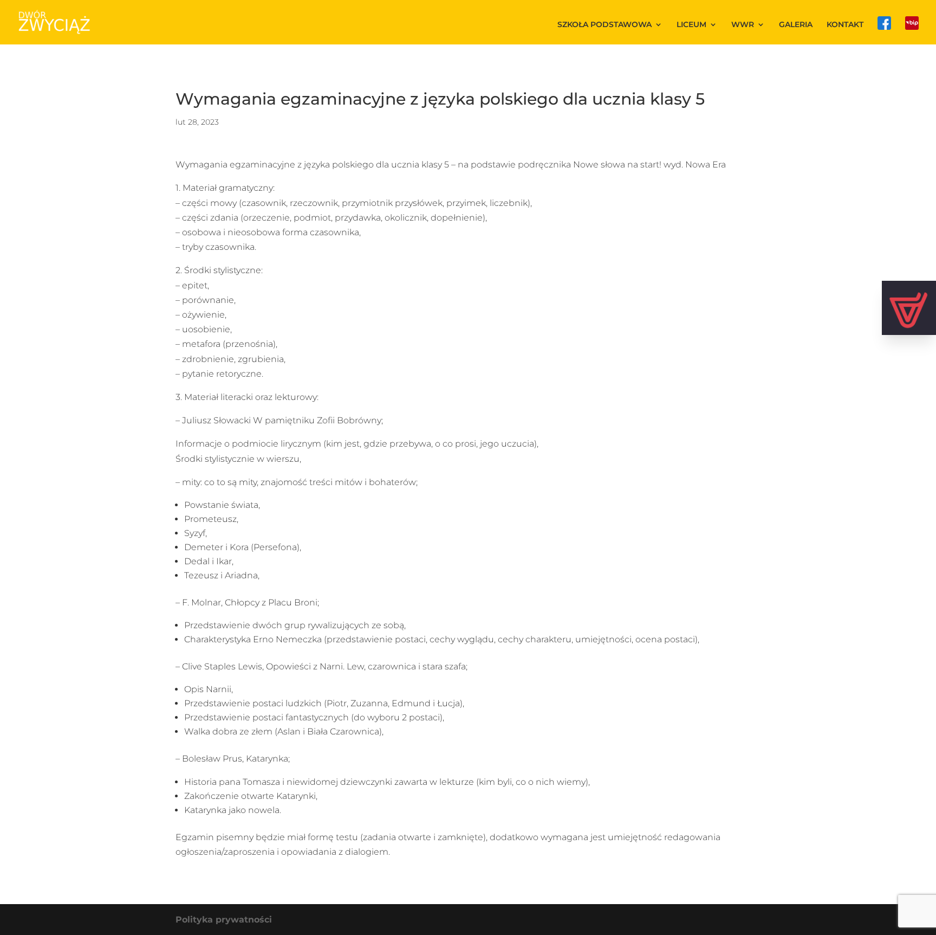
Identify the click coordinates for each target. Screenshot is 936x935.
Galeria (795, 25)
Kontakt (845, 25)
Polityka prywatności (224, 919)
